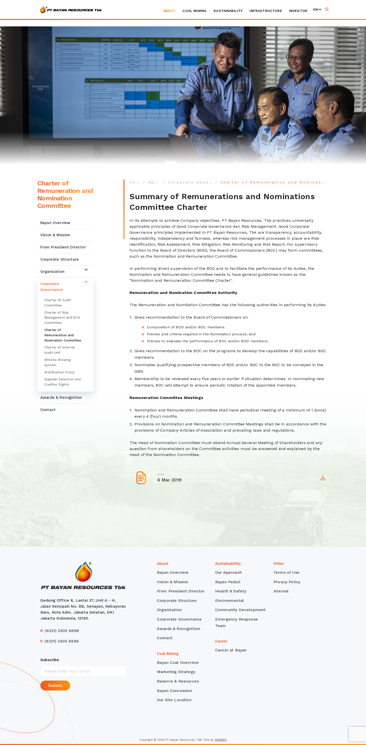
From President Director (63, 247)
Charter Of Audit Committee (57, 302)
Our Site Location (174, 699)
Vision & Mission (55, 235)
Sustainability (228, 11)
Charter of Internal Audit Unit (59, 349)
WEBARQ (221, 740)
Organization (52, 271)
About (169, 11)
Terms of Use (286, 572)
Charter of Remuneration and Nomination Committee (62, 335)
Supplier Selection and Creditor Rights (62, 381)
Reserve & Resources (178, 681)
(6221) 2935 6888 (59, 630)
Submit (55, 685)
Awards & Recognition (61, 397)
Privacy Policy (286, 581)
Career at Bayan (230, 650)
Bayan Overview (55, 223)
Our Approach (228, 572)
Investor (298, 11)
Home (136, 182)
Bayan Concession (174, 690)
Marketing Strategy (176, 671)
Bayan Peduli (227, 581)
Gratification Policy (59, 372)
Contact (48, 409)
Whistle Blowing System (57, 362)
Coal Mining (194, 11)
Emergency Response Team (236, 622)
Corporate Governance (51, 287)
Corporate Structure (59, 259)
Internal (281, 591)
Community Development (240, 609)
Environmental (229, 600)
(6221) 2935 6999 (59, 641)
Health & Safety (230, 591)
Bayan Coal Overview (178, 662)
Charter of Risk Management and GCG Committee (62, 317)
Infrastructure (265, 11)
